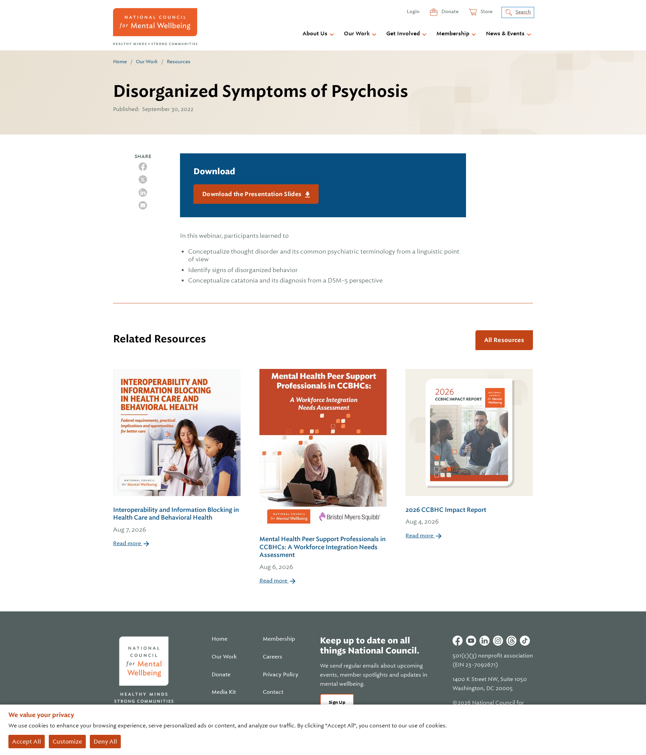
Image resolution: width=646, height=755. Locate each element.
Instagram (498, 641)
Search (523, 12)
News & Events (505, 33)
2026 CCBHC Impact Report (445, 515)
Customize (67, 741)
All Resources (504, 340)
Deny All (105, 741)
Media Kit (224, 692)
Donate (449, 11)
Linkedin (484, 641)
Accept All (26, 741)
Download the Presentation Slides (252, 194)
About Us (314, 33)
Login (413, 11)
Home (120, 62)
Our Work (357, 33)
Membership (452, 33)
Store (486, 11)
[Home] (155, 26)
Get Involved (403, 33)
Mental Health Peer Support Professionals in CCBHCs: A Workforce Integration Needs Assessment (322, 552)
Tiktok (525, 641)
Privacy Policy (280, 674)
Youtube (471, 641)
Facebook (458, 641)
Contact (273, 692)
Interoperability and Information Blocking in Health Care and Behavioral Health (176, 519)
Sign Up (337, 702)
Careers (272, 656)
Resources (178, 62)
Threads (511, 641)
